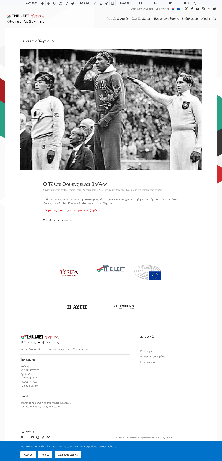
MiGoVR (169, 437)
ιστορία (72, 210)
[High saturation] (73, 3)
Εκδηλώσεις (190, 18)
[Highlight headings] (101, 3)
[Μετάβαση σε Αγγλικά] (173, 9)
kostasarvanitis (68, 189)
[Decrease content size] (137, 3)
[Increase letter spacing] (188, 3)
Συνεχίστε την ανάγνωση (57, 220)
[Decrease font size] (151, 3)
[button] (214, 18)
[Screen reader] (107, 3)
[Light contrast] (60, 3)
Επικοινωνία (162, 8)
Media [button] (205, 18)
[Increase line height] (174, 3)
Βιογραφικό (147, 351)
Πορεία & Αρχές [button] (117, 18)
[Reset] (195, 3)
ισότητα (62, 210)
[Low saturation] (67, 3)
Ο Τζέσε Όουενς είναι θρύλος (75, 184)
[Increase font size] (159, 3)
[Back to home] (26, 18)
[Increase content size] (144, 3)
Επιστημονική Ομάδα (141, 8)
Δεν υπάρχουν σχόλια (151, 189)
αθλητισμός (50, 210)
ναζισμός (92, 210)
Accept (28, 454)
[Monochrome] (48, 3)
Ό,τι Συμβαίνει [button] (141, 18)
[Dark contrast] (54, 3)
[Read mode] (112, 3)
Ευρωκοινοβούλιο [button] (166, 18)
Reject (45, 454)
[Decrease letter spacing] (181, 3)
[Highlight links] (95, 3)
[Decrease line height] (167, 3)
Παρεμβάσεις (132, 189)
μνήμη (82, 210)
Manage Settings (68, 454)
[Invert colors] (43, 3)
